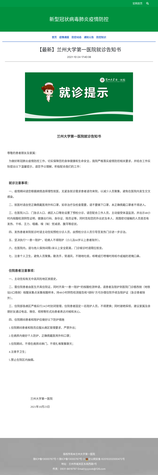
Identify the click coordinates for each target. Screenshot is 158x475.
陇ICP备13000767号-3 (72, 458)
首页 (54, 37)
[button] (147, 3)
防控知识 (101, 37)
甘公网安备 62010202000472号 (106, 458)
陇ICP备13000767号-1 (45, 458)
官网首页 (137, 3)
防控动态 (76, 37)
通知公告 (89, 37)
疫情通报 (64, 37)
